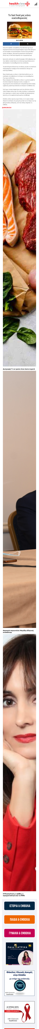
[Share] (11, 44)
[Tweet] (28, 44)
